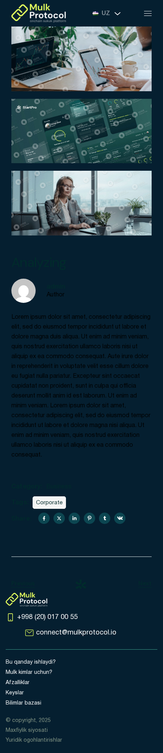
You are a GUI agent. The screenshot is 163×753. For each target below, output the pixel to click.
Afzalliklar (18, 682)
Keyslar (15, 693)
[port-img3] (81, 131)
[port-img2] (81, 59)
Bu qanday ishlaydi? (31, 662)
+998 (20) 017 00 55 (47, 617)
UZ (106, 13)
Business (59, 487)
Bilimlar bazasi (23, 703)
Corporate (49, 502)
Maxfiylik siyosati (27, 730)
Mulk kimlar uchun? (29, 672)
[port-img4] (81, 203)
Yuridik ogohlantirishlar (34, 740)
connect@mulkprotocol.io (76, 633)
